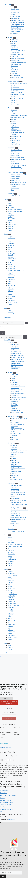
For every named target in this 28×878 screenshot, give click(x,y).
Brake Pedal (15, 155)
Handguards (15, 9)
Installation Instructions (5, 747)
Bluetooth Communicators (19, 83)
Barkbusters (11, 238)
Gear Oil (13, 125)
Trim (12, 190)
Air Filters (14, 129)
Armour (10, 230)
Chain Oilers (15, 127)
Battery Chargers (16, 144)
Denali (9, 242)
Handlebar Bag (15, 75)
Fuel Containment (16, 64)
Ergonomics (11, 148)
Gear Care (11, 215)
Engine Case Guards (17, 22)
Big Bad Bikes (12, 268)
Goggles (10, 222)
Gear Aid (10, 247)
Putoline (10, 298)
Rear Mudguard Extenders (19, 182)
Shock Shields (15, 178)
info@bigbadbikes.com (7, 802)
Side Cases (14, 49)
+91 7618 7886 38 (5, 800)
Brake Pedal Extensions (18, 157)
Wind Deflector (15, 31)
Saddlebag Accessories (18, 62)
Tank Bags (14, 39)
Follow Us (3, 812)
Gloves (10, 205)
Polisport (10, 257)
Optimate (10, 294)
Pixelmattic (11, 819)
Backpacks (14, 66)
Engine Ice (11, 277)
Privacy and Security (6, 804)
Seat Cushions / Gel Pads (19, 169)
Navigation (11, 193)
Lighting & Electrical (13, 81)
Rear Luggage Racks (17, 58)
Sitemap (2, 798)
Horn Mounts (15, 104)
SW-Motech (11, 266)
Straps (13, 43)
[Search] (26, 323)
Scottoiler (10, 262)
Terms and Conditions (6, 809)
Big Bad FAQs (4, 790)
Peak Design (11, 296)
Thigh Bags (14, 73)
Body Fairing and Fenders (15, 172)
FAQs (9, 310)
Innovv (9, 283)
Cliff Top (10, 274)
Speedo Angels (12, 302)
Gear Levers (15, 153)
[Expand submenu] (12, 5)
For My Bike (7, 4)
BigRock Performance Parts (16, 270)
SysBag (13, 45)
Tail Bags (14, 41)
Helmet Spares (12, 224)
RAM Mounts (11, 300)
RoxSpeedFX (11, 260)
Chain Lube (14, 112)
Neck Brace (11, 228)
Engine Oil (14, 110)
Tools (13, 142)
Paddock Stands (16, 136)
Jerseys (10, 220)
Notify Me (9, 718)
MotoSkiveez (11, 253)
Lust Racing (11, 285)
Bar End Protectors (17, 29)
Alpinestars (11, 236)
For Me (6, 199)
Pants (9, 203)
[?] (16, 724)
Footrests (14, 152)
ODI (9, 293)
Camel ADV (11, 272)
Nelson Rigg (11, 289)
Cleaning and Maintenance (19, 115)
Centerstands (15, 140)
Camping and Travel (17, 77)
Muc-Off (10, 255)
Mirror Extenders (16, 163)
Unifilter (10, 304)
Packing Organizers (17, 54)
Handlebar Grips (16, 167)
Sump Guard (15, 12)
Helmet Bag (14, 69)
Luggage (10, 37)
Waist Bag (14, 71)
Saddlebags (15, 60)
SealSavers (11, 264)
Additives (14, 114)
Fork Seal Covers (16, 130)
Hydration (14, 68)
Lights (13, 85)
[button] (6, 698)
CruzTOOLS (11, 276)
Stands (13, 138)
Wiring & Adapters (16, 92)
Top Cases (14, 47)
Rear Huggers (15, 180)
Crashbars (14, 11)
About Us (10, 312)
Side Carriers (15, 56)
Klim (9, 249)
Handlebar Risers (16, 150)
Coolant (13, 119)
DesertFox (11, 243)
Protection (11, 7)
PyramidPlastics (12, 258)
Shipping (2, 807)
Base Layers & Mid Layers (15, 211)
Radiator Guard (16, 28)
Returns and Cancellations (8, 795)
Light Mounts (15, 87)
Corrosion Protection (17, 117)
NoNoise (10, 291)
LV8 (9, 287)
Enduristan (11, 245)
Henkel (10, 281)
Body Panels (15, 188)
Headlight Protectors (17, 20)
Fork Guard (14, 33)
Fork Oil (13, 123)
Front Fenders (15, 176)
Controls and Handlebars (19, 165)
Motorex (10, 251)
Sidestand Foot (16, 16)
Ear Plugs (10, 217)
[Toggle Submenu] (15, 7)
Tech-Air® (11, 207)
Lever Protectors (16, 18)
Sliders (13, 14)
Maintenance (11, 108)
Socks (9, 213)
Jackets (10, 202)
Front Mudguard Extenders (19, 175)
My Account (7, 317)
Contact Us (11, 314)
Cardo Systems (12, 240)
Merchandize (11, 219)
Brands (6, 234)
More (5, 308)
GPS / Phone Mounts (17, 196)
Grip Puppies (11, 279)
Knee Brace (11, 226)
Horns (13, 102)
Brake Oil (14, 121)
